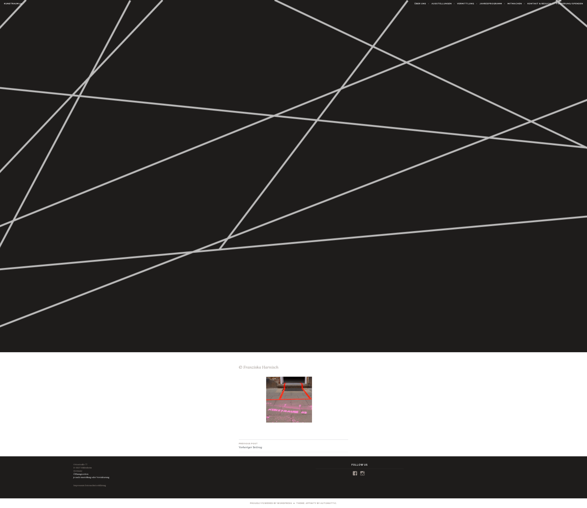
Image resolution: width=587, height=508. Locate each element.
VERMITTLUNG (465, 3)
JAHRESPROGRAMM (491, 3)
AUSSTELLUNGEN (442, 3)
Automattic (328, 503)
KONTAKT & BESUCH (539, 3)
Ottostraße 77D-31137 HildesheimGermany (82, 467)
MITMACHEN (515, 3)
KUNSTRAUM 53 (13, 3)
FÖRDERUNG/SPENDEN (569, 3)
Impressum (78, 485)
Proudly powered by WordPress (271, 503)
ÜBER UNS (420, 3)
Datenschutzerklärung (95, 485)
